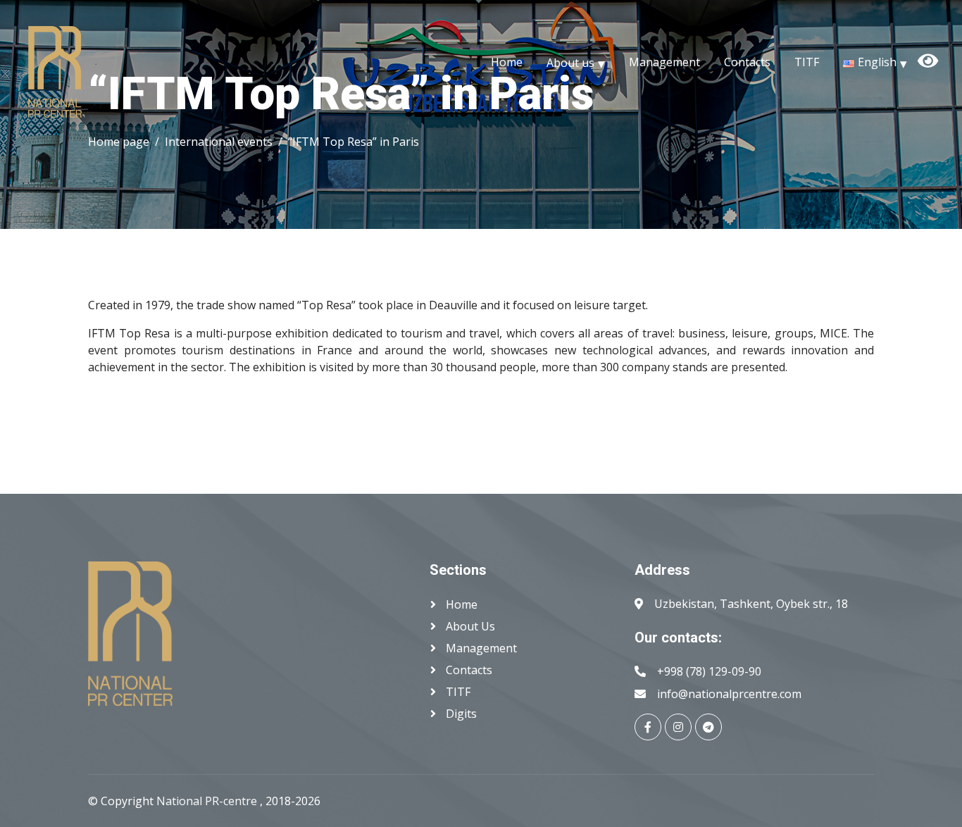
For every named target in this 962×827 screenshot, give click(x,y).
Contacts (747, 62)
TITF (806, 62)
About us (570, 62)
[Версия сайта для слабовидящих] (947, 46)
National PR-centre (208, 801)
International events (219, 141)
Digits (460, 713)
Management (664, 62)
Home (507, 62)
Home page (118, 141)
